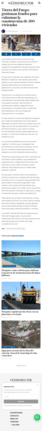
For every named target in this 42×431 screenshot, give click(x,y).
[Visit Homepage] (21, 3)
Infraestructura (9, 266)
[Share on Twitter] (16, 54)
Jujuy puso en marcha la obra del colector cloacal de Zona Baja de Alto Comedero (19, 353)
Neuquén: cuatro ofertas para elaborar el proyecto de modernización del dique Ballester (21, 273)
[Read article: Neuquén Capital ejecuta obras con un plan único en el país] (21, 296)
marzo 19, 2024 (27, 31)
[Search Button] (39, 3)
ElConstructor (13, 31)
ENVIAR (21, 401)
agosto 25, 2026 (7, 317)
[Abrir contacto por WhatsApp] (37, 417)
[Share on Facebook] (6, 54)
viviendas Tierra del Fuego (15, 228)
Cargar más (21, 365)
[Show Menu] (2, 3)
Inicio (5, 307)
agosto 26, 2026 (7, 278)
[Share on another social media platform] (35, 54)
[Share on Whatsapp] (26, 54)
